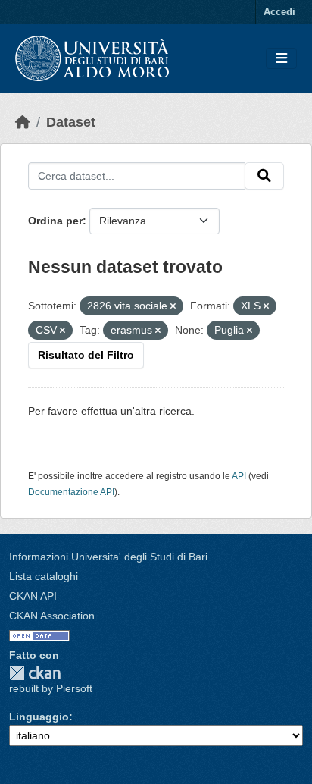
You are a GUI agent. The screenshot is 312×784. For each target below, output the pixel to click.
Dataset (70, 122)
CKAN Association (52, 616)
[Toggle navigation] (281, 59)
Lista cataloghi (43, 576)
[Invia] (264, 176)
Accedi (279, 11)
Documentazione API (71, 492)
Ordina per (55, 221)
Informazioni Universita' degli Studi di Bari (108, 556)
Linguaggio (39, 716)
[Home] (22, 122)
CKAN (35, 673)
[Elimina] (173, 306)
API (239, 476)
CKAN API (33, 596)
